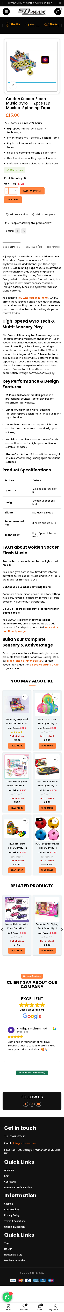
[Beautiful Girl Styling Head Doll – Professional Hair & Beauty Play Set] (16, 909)
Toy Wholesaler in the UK (33, 297)
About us (9, 1170)
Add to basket (32, 190)
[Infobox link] (33, 1136)
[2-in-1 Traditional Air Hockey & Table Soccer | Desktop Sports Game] (47, 766)
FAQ (6, 1176)
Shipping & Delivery (14, 1226)
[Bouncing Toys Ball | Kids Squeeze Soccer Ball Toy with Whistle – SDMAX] (16, 704)
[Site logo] (32, 11)
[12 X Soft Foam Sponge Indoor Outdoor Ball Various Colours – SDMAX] (16, 829)
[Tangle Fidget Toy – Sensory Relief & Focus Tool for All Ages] (47, 909)
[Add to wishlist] (25, 697)
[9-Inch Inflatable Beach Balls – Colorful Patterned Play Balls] (47, 704)
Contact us (10, 1181)
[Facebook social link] (17, 230)
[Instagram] (32, 1104)
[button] (2, 930)
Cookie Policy (11, 1209)
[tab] (11, 246)
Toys (6, 1243)
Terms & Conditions (14, 1221)
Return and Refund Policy (18, 1187)
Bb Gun (8, 1249)
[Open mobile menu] (6, 11)
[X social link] (23, 230)
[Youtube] (38, 1104)
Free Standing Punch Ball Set (24, 660)
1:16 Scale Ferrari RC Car (44, 664)
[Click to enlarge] (13, 85)
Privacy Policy (11, 1215)
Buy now (13, 199)
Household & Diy (13, 1254)
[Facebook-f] (25, 1104)
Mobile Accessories (14, 1260)
